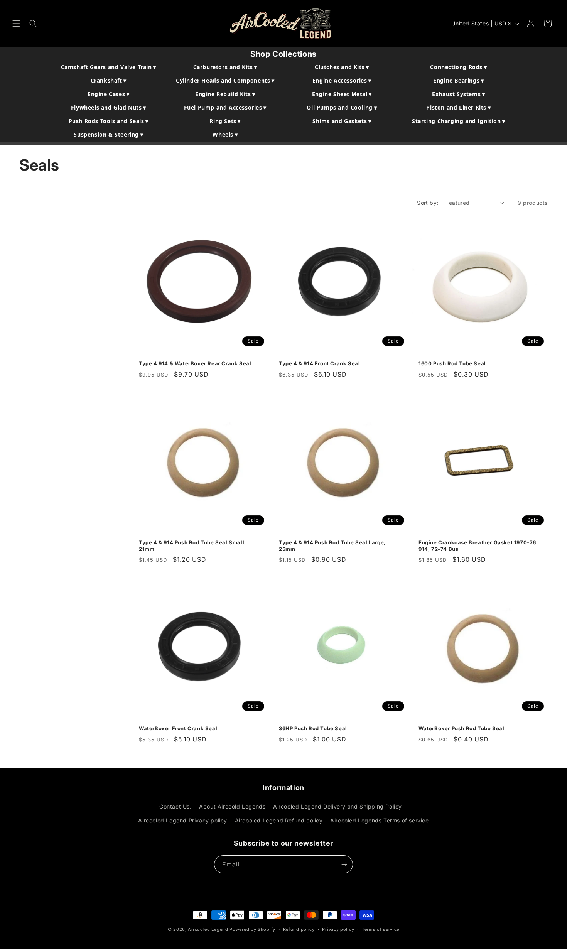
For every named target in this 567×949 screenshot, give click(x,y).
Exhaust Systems (458, 94)
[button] (16, 23)
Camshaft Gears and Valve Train (108, 67)
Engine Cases (108, 94)
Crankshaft (109, 80)
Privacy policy (338, 929)
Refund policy (299, 929)
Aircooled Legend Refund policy (279, 820)
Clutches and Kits (342, 67)
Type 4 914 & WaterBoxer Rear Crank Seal (195, 363)
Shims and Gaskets (341, 121)
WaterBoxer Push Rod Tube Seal (461, 728)
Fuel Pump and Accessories (225, 107)
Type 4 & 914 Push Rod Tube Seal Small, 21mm (192, 545)
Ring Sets (225, 121)
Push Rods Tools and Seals (108, 121)
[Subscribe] (344, 864)
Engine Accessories (341, 80)
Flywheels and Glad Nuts (108, 107)
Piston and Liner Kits (458, 107)
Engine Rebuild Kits (225, 94)
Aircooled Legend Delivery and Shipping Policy (337, 806)
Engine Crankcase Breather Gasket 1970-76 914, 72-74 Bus (477, 545)
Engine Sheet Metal (342, 94)
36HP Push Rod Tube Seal (313, 728)
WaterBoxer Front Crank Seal (178, 728)
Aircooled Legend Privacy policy (182, 820)
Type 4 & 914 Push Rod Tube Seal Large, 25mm (332, 545)
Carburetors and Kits (225, 67)
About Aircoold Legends (232, 806)
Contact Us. (175, 806)
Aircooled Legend (208, 929)
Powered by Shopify (252, 929)
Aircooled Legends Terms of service (379, 820)
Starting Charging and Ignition (458, 121)
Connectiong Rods (458, 67)
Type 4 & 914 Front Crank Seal (319, 363)
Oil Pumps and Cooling (342, 107)
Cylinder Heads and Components (225, 80)
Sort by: (427, 202)
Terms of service (380, 929)
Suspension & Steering (108, 134)
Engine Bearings (458, 80)
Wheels (225, 134)
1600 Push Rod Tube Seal (452, 363)
